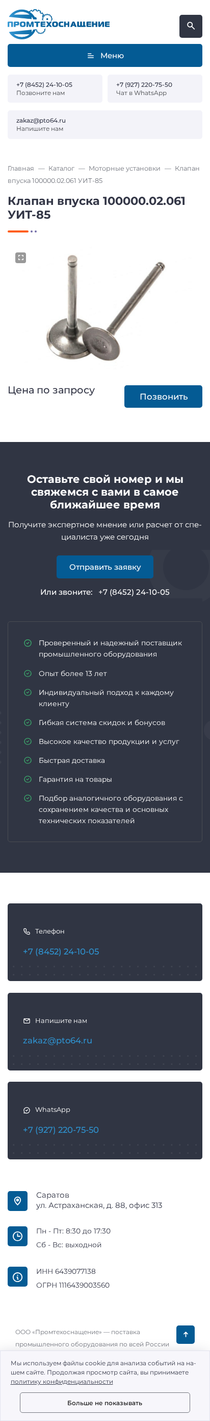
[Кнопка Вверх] (185, 1334)
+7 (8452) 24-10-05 (44, 84)
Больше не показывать (104, 1403)
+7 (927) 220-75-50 (144, 84)
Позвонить (164, 396)
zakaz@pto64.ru (41, 120)
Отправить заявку (105, 567)
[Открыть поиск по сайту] (190, 26)
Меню (112, 55)
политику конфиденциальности (62, 1381)
